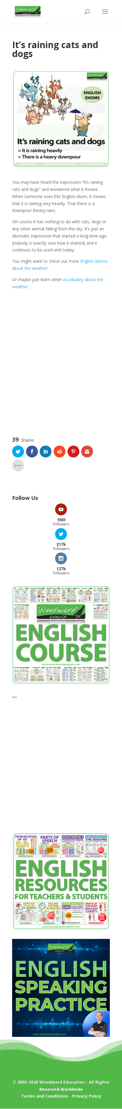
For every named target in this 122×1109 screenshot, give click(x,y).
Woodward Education (62, 1082)
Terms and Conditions (44, 1096)
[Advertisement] (61, 366)
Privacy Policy (86, 1096)
